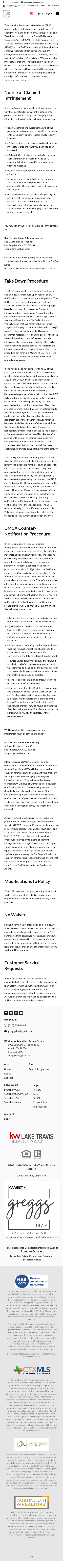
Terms (36, 1093)
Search (33, 1064)
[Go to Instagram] (11, 1013)
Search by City (12, 1089)
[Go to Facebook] (6, 1013)
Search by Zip (11, 1097)
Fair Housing (40, 1106)
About (8, 1064)
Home (7, 1069)
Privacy (37, 1089)
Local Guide (11, 1084)
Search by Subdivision (16, 1093)
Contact (8, 1077)
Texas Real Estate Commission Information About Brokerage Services (31, 1249)
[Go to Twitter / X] (16, 1013)
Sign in (49, 13)
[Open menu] (57, 13)
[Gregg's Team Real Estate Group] (31, 1137)
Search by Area (12, 1102)
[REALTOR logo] (37, 1154)
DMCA (36, 1098)
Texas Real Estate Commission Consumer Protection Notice (31, 1258)
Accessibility (40, 1102)
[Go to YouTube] (21, 1013)
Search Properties (39, 1069)
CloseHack (40, 1175)
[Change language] (32, 13)
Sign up (39, 13)
